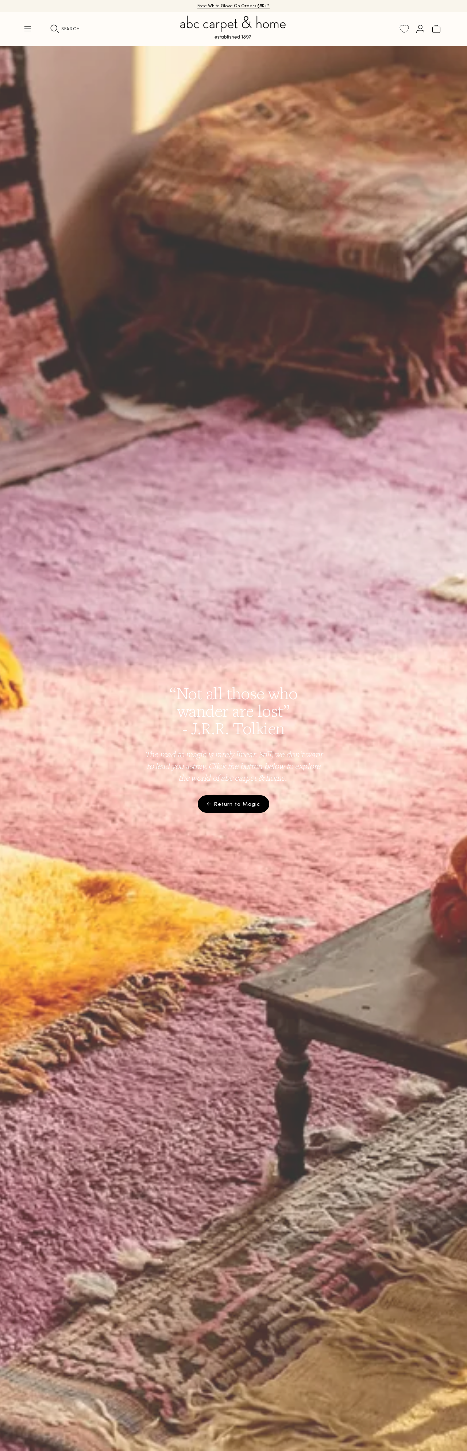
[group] (233, 748)
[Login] (420, 29)
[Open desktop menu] (27, 28)
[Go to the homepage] (233, 35)
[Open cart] (436, 29)
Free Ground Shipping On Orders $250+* (233, 5)
